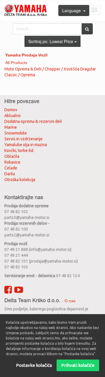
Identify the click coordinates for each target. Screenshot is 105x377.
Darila (9, 173)
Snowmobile (15, 133)
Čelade (10, 168)
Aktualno (12, 115)
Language (72, 10)
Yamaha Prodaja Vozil (26, 55)
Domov (10, 109)
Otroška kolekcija (19, 179)
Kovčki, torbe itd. (19, 150)
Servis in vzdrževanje (23, 139)
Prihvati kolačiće (77, 365)
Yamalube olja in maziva (25, 144)
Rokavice (12, 162)
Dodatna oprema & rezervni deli (33, 121)
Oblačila (11, 156)
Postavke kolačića (34, 365)
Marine (10, 127)
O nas (70, 300)
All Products (16, 62)
